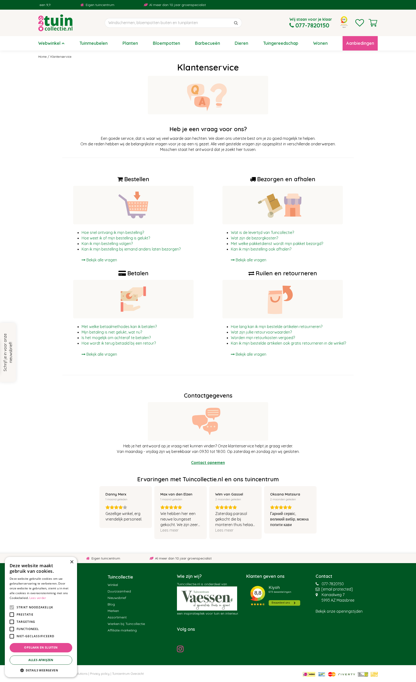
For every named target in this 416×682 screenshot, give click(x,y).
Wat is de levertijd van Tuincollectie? (262, 232)
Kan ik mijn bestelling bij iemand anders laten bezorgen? (131, 249)
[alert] (41, 617)
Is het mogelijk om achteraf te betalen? (116, 337)
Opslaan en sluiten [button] (41, 647)
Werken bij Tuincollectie (126, 624)
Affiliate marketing (122, 630)
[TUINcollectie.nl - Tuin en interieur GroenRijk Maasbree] (55, 22)
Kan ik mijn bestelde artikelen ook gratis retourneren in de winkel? (288, 343)
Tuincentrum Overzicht (128, 674)
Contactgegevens (208, 395)
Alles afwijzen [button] (40, 660)
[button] (41, 670)
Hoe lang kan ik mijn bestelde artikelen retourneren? (276, 326)
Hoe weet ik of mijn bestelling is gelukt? (116, 238)
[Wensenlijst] (359, 23)
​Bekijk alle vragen (101, 259)
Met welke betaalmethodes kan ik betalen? (119, 326)
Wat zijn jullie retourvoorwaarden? (261, 332)
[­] (181, 649)
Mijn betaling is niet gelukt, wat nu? (112, 332)
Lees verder (37, 598)
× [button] (71, 562)
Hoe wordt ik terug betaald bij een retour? (119, 343)
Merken (113, 611)
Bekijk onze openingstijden (339, 611)
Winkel (113, 585)
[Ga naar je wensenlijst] (359, 23)
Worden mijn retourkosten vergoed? (263, 337)
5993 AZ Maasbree (337, 600)
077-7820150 (333, 583)
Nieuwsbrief (117, 598)
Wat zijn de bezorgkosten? (254, 238)
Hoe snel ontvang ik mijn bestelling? (113, 232)
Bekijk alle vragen (251, 259)
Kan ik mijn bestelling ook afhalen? (261, 249)
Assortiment (117, 617)
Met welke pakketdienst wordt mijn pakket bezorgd (276, 243)
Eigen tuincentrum (85, 5)
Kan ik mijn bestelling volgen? (107, 243)
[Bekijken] (373, 23)
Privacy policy (100, 674)
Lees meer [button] (169, 530)
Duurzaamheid (119, 591)
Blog (111, 604)
